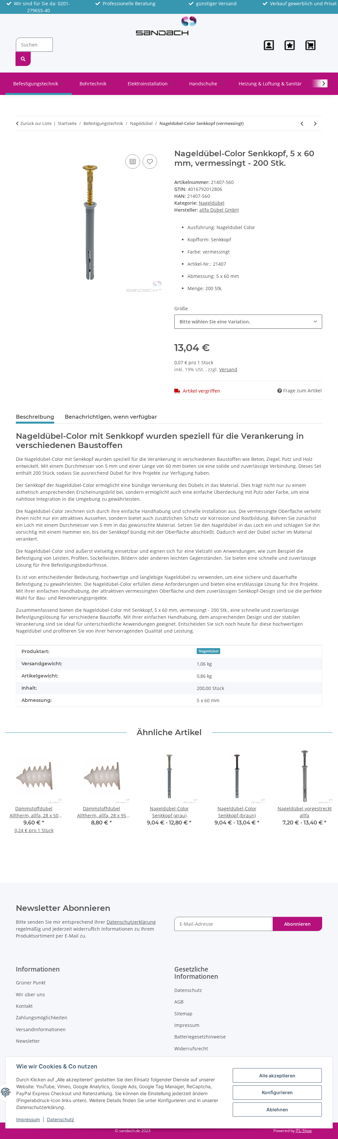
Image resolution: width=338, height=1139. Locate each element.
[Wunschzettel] (289, 45)
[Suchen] (23, 59)
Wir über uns (30, 994)
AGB (179, 1002)
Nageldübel (211, 203)
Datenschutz (60, 1119)
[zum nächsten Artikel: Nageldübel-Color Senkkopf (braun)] (315, 123)
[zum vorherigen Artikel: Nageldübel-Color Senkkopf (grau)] (302, 123)
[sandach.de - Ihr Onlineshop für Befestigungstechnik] (166, 26)
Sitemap (183, 1013)
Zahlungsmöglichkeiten (41, 1017)
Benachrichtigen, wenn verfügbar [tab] (111, 417)
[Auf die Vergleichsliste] (132, 161)
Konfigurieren (277, 1092)
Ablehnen (277, 1109)
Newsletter (28, 1041)
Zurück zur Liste (35, 123)
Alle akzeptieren (277, 1075)
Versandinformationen (41, 1029)
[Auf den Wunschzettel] (150, 161)
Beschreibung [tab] (35, 417)
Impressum (28, 1119)
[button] (268, 45)
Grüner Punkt (31, 982)
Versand (228, 369)
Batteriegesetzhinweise (200, 1037)
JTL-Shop (304, 1130)
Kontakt (24, 1006)
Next (322, 802)
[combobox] (248, 322)
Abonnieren (297, 924)
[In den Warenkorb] (21, 145)
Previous (16, 802)
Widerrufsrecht (191, 1048)
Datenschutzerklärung (131, 922)
